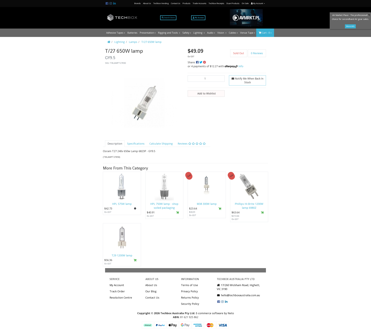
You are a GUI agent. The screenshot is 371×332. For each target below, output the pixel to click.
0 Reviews (257, 53)
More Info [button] (350, 26)
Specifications (135, 143)
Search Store (169, 17)
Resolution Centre (121, 297)
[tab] (115, 143)
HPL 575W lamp (122, 204)
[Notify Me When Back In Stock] (135, 208)
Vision (221, 32)
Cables (232, 32)
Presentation (147, 32)
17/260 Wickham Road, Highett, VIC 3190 (238, 287)
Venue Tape (246, 32)
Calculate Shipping (161, 143)
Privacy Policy (189, 291)
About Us (147, 3)
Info (240, 66)
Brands (137, 3)
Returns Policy (190, 297)
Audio (210, 32)
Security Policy (190, 303)
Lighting (198, 32)
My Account (117, 285)
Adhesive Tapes (114, 32)
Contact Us (175, 3)
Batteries (132, 32)
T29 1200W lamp (122, 255)
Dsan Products (233, 3)
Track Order (117, 291)
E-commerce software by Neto (215, 313)
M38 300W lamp (207, 204)
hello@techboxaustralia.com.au (240, 295)
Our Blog (151, 291)
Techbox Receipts (216, 3)
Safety (185, 32)
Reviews (183, 143)
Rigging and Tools (168, 32)
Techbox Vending (161, 3)
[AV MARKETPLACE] (246, 17)
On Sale (245, 3)
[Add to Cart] (177, 212)
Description (115, 143)
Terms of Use (189, 285)
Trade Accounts (199, 3)
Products (186, 3)
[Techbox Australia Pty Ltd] (122, 18)
